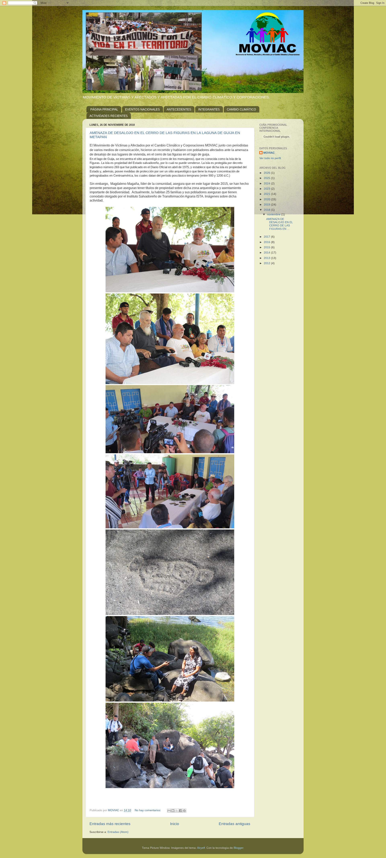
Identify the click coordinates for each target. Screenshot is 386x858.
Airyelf (201, 847)
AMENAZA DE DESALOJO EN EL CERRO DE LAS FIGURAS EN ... (279, 224)
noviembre (274, 214)
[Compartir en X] (177, 811)
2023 (267, 188)
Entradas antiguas (234, 824)
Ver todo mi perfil (270, 158)
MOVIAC (269, 152)
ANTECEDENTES (179, 109)
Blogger (238, 847)
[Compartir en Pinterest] (184, 811)
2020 (267, 199)
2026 (267, 172)
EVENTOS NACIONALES (142, 109)
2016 (267, 242)
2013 (267, 258)
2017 (267, 236)
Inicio (174, 824)
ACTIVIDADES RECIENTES (108, 116)
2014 (267, 252)
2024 (267, 183)
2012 (267, 263)
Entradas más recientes (109, 824)
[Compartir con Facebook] (181, 811)
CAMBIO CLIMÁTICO (241, 109)
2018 (267, 209)
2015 (267, 247)
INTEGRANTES (209, 109)
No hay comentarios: (148, 810)
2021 (267, 193)
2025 (267, 178)
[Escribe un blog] (173, 811)
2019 (267, 204)
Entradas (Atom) (118, 831)
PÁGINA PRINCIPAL (104, 109)
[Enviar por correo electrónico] (169, 811)
